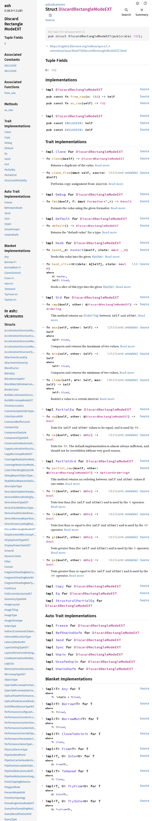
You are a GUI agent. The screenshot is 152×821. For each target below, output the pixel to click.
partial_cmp (62, 468)
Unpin (61, 654)
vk (53, 4)
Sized (65, 280)
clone (56, 158)
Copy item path (50, 15)
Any (65, 689)
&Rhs (87, 435)
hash (55, 250)
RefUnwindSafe (69, 633)
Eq (58, 593)
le (54, 514)
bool (50, 421)
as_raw (76, 103)
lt (54, 491)
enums (60, 4)
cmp (54, 304)
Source (50, 20)
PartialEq (65, 409)
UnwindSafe (66, 669)
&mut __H (118, 250)
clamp (56, 380)
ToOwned (69, 771)
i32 (136, 36)
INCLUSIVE (73, 123)
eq (54, 416)
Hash (60, 243)
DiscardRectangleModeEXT (79, 89)
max (54, 327)
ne (54, 435)
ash (47, 4)
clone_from (61, 172)
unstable (131, 172)
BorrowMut (71, 719)
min (54, 353)
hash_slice (61, 264)
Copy (60, 586)
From (66, 749)
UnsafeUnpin (67, 661)
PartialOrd (66, 461)
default (58, 225)
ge (54, 560)
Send (60, 640)
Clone (61, 151)
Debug (61, 194)
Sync (60, 647)
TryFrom (75, 786)
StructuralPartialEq (75, 601)
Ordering (53, 309)
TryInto (75, 801)
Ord (59, 297)
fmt (54, 201)
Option (105, 472)
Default (63, 219)
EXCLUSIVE (73, 130)
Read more (102, 165)
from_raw (77, 96)
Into (72, 756)
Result (126, 201)
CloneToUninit (75, 734)
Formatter (95, 201)
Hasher (76, 250)
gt (54, 537)
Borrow (68, 704)
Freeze (62, 625)
